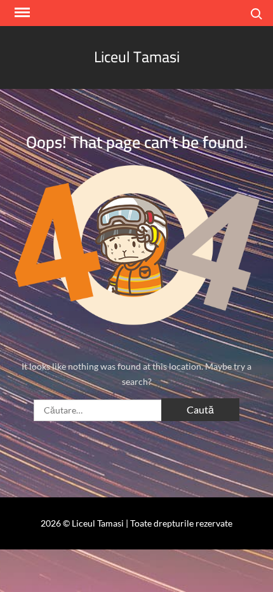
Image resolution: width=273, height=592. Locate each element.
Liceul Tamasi (137, 57)
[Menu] (21, 12)
